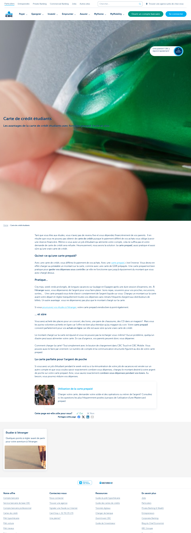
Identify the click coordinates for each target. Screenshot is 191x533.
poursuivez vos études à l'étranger (59, 307)
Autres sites (85, 4)
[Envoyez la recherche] (139, 3)
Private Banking (40, 4)
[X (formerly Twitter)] (83, 416)
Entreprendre (24, 4)
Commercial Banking (59, 4)
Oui (81, 413)
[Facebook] (78, 416)
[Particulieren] (8, 14)
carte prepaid (117, 263)
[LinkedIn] (87, 416)
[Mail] (92, 416)
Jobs (74, 4)
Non (91, 413)
